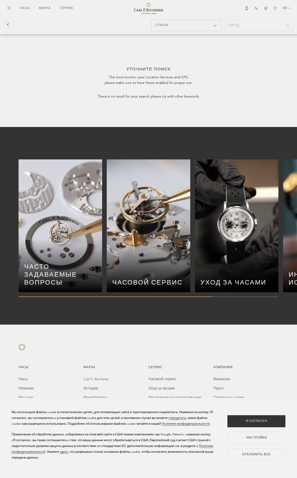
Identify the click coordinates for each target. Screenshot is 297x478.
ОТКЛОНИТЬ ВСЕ (256, 454)
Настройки (256, 437)
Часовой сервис (162, 379)
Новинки (26, 388)
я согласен (256, 421)
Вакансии (221, 379)
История (91, 388)
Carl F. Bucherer (96, 379)
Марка (45, 8)
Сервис (67, 8)
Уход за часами (161, 388)
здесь (64, 451)
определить (177, 418)
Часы (25, 8)
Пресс (218, 388)
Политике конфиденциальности (186, 423)
